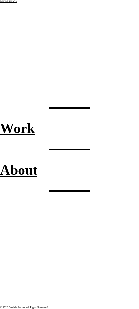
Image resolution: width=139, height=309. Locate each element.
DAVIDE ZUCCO (8, 1)
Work (17, 128)
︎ (3, 4)
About (18, 170)
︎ (1, 4)
